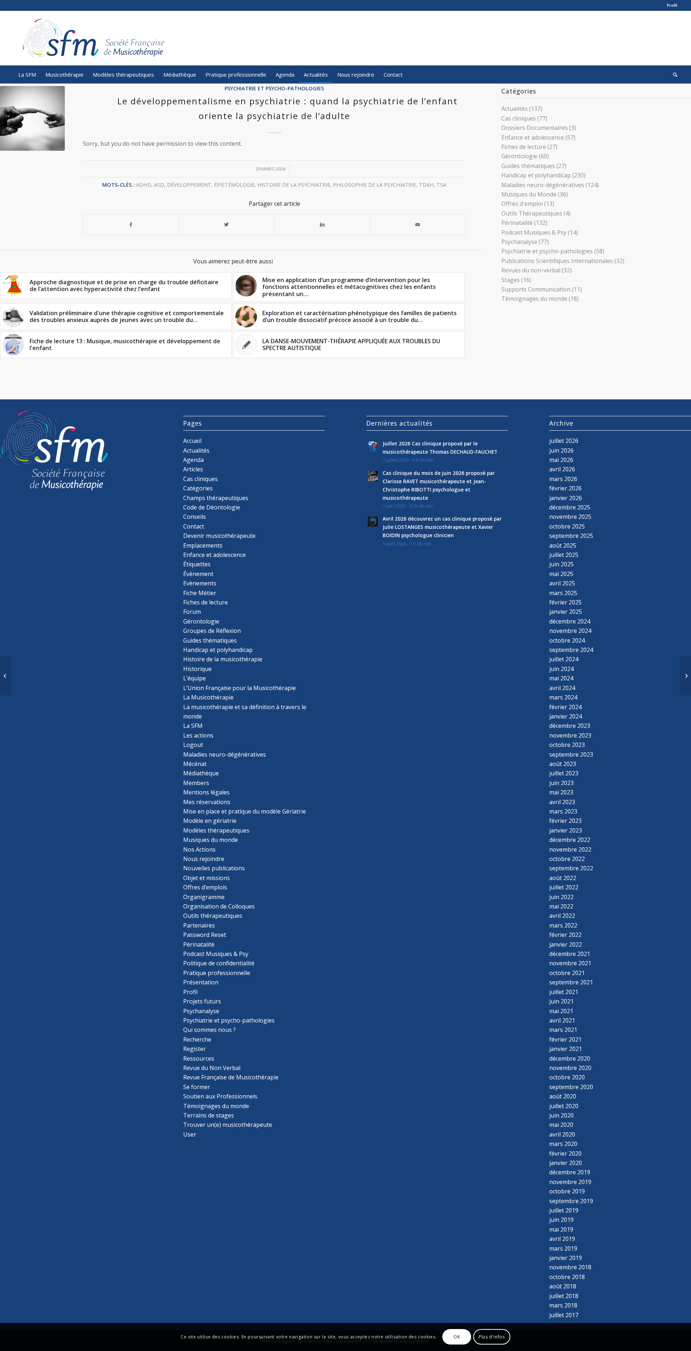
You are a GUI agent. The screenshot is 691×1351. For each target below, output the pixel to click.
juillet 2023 (563, 773)
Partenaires (199, 925)
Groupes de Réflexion (212, 631)
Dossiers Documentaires (534, 128)
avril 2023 (562, 802)
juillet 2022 (563, 887)
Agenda (193, 460)
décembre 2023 (569, 726)
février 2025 (565, 602)
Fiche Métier (199, 593)
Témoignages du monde (534, 299)
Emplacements (202, 545)
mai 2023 (561, 792)
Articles (193, 469)
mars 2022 (563, 925)
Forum (192, 612)
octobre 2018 (567, 1277)
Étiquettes (197, 564)
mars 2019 (563, 1248)
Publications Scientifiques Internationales (557, 261)
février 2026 (565, 488)
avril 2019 (562, 1239)
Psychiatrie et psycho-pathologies (274, 88)
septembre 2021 (571, 982)
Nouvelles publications (214, 868)
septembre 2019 (571, 1201)
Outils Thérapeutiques (531, 213)
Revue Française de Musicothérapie (231, 1077)
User (189, 1134)
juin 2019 (561, 1220)
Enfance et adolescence (532, 137)
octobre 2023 (567, 745)
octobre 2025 (567, 526)
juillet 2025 (563, 555)
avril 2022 (562, 916)
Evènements (199, 583)
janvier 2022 (565, 944)
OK (456, 1337)
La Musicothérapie (208, 697)
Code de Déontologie (211, 507)
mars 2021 (563, 1030)
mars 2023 (563, 811)
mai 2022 (561, 906)
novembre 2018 (570, 1267)
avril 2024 (562, 688)
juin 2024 (561, 669)
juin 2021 (561, 1001)
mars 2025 (563, 593)
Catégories (198, 488)
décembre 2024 (569, 621)
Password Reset (204, 935)
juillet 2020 (563, 1106)
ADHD (143, 184)
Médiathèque (201, 773)
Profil (672, 5)
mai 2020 (561, 1125)
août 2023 (562, 764)
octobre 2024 (567, 640)
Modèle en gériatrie (209, 821)
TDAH (426, 184)
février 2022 (565, 935)
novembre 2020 (570, 1068)
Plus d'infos (492, 1337)
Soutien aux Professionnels (220, 1096)
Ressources (198, 1058)
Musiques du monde (210, 840)
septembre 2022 (571, 868)
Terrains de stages (208, 1115)
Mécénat (195, 764)
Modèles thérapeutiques (216, 830)
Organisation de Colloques (219, 906)
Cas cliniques (518, 118)
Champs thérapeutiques (215, 498)
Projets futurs (202, 1001)
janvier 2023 (565, 830)
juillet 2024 (563, 659)
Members (196, 783)
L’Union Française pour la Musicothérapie (239, 688)
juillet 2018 (563, 1296)
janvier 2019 (565, 1258)
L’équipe (194, 678)
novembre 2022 (570, 849)
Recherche (197, 1039)
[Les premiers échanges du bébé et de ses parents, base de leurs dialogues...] (5, 675)
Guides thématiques (528, 166)
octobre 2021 (567, 973)
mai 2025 (561, 574)
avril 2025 (562, 583)
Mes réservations (206, 802)
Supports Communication (535, 289)
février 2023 (565, 821)
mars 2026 (563, 479)
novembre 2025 (570, 517)
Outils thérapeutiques (212, 916)
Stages (510, 280)
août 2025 (562, 545)
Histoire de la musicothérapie (222, 659)
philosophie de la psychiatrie (374, 184)
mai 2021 (561, 1011)
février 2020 (565, 1153)
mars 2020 (563, 1144)
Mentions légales (206, 792)
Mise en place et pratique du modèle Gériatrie (244, 811)
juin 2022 (561, 897)
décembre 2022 (569, 840)
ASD (159, 184)
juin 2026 (561, 450)
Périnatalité (517, 223)
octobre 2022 (567, 859)
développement (189, 184)
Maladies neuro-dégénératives (542, 185)
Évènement (198, 574)
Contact (193, 526)
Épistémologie (234, 184)
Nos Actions (199, 849)
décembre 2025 (569, 507)
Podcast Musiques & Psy (533, 232)
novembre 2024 (570, 631)
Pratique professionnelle (216, 973)
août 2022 (562, 878)
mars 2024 (563, 697)
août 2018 (562, 1286)
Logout (193, 745)
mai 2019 (561, 1229)
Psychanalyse (519, 242)
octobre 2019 (567, 1191)
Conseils (194, 517)
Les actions (198, 735)
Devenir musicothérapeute (219, 536)
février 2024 (565, 707)
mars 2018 (563, 1305)
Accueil (192, 441)
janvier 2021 (565, 1049)
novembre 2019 (570, 1182)
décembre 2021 (569, 954)
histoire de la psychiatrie (293, 184)
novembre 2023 (570, 735)
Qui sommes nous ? (209, 1030)
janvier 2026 (565, 498)
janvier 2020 (565, 1163)
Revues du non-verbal (530, 270)
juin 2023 (561, 783)
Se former (196, 1087)
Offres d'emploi (522, 204)
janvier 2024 (565, 716)
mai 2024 (561, 678)
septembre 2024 (571, 650)
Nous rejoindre (203, 859)
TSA (441, 184)
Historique (197, 669)
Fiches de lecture (523, 147)
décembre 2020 (569, 1058)
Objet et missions (206, 878)
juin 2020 (561, 1115)
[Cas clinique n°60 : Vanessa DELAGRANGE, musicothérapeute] (685, 675)
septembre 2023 (571, 754)
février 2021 (565, 1039)
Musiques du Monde (528, 194)
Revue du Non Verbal (211, 1068)
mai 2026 (561, 460)
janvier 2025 (565, 612)
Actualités (514, 109)
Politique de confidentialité (218, 963)
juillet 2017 (563, 1315)
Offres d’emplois (205, 887)
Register (194, 1049)
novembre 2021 (570, 963)
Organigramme (204, 897)
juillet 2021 (563, 992)
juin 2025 (561, 564)
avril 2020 (562, 1134)
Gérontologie (519, 156)
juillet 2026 (563, 441)
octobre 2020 (567, 1077)
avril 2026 (562, 469)
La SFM (193, 726)
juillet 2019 (563, 1210)
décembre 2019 (569, 1172)
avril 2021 (562, 1020)
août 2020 (562, 1096)
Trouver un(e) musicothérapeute (227, 1125)
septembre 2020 (571, 1087)
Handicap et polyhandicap (536, 175)
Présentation (200, 982)
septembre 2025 (571, 536)
